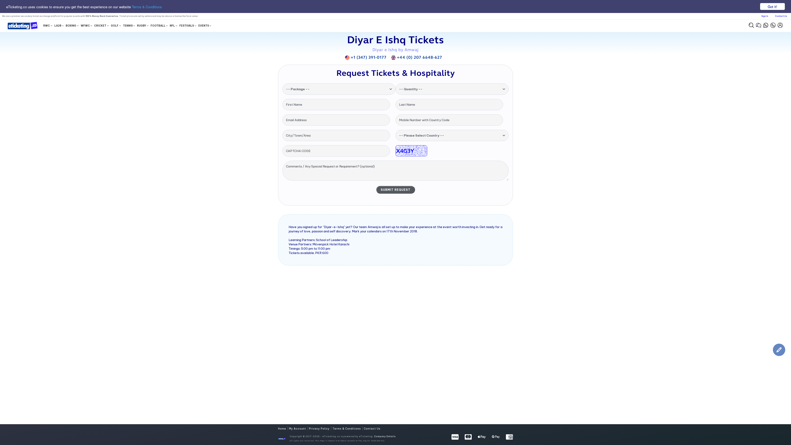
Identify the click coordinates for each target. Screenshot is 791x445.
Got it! (772, 6)
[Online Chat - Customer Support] (758, 24)
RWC (46, 25)
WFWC (85, 25)
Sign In (764, 16)
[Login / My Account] (780, 24)
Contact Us (781, 16)
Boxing (71, 25)
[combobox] (339, 89)
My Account (298, 428)
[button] (751, 25)
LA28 (57, 25)
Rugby (141, 25)
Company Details (385, 436)
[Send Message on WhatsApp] (765, 24)
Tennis (128, 25)
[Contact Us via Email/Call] (773, 24)
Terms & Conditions (147, 6)
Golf (114, 25)
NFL (172, 25)
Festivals (186, 25)
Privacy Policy (319, 428)
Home (282, 428)
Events (203, 25)
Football (158, 25)
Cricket (100, 25)
